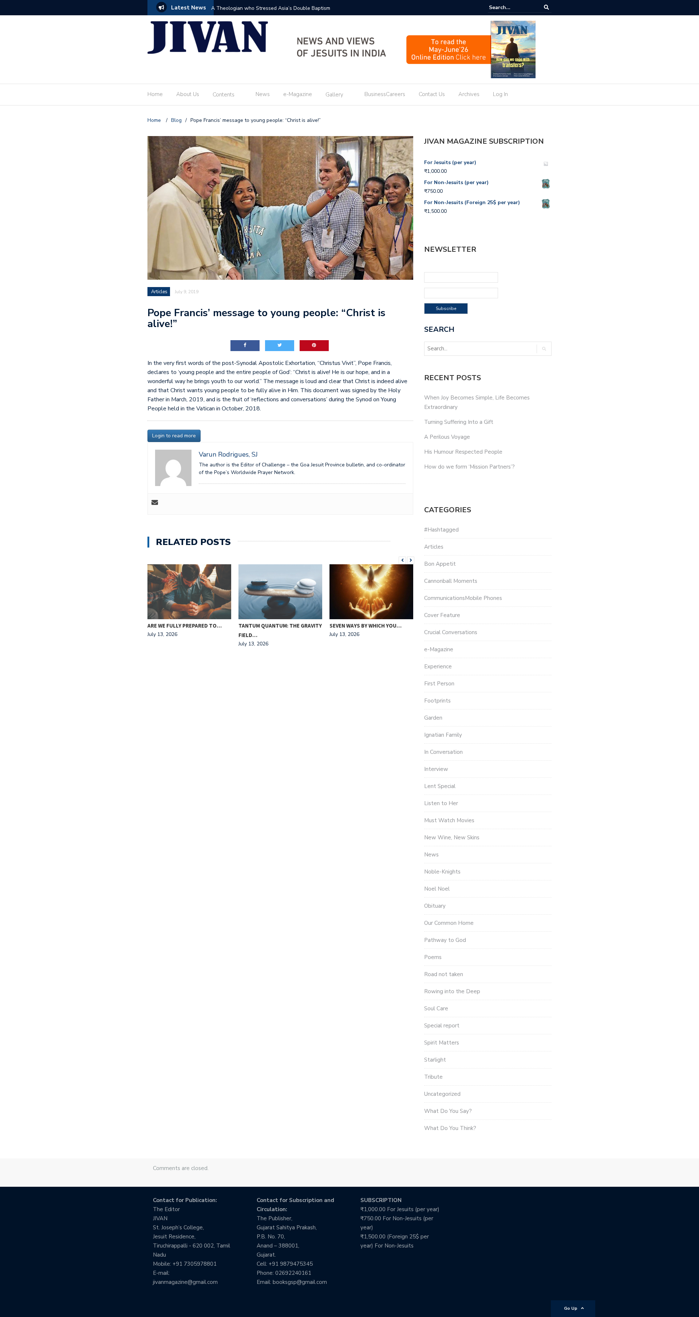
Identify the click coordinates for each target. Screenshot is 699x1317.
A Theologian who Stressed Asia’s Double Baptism (270, 8)
